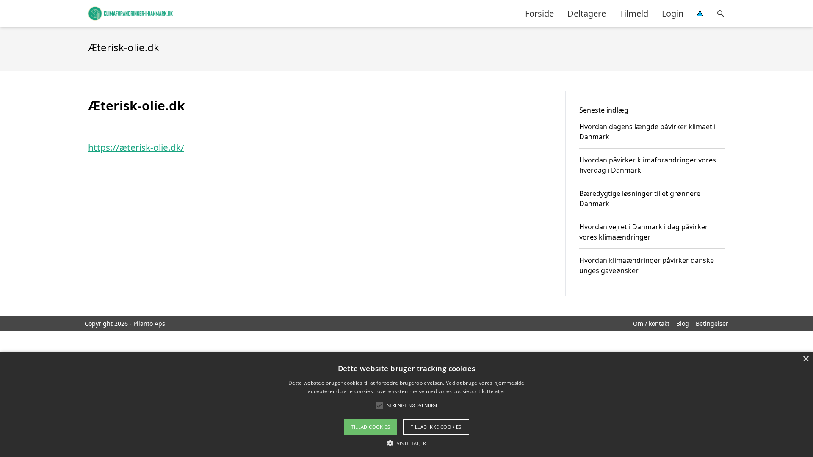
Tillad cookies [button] (370, 427)
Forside (539, 13)
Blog (682, 323)
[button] (406, 443)
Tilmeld (633, 13)
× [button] (805, 359)
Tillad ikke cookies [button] (436, 427)
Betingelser (712, 323)
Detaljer (496, 391)
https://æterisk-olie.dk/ (136, 147)
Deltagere (586, 13)
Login (672, 13)
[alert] (406, 404)
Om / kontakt (651, 323)
